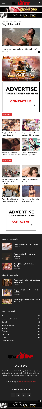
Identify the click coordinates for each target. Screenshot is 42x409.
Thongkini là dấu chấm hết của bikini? (19, 49)
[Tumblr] (24, 395)
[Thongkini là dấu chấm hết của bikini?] (21, 37)
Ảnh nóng (5, 176)
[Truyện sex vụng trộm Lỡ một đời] (31, 171)
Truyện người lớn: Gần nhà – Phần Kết (26, 244)
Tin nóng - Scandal (8, 150)
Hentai (4, 130)
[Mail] (18, 395)
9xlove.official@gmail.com (27, 382)
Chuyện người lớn (7, 45)
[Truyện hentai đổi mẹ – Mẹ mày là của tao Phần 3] (7, 292)
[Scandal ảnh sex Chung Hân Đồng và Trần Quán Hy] (11, 144)
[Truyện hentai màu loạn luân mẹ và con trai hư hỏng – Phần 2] (7, 282)
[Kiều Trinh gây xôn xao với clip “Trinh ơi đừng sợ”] (7, 301)
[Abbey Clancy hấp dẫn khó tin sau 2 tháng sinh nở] (11, 191)
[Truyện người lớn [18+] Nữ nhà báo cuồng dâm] (7, 256)
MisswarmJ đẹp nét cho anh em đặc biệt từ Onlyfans (10, 181)
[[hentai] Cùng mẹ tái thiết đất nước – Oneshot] (7, 266)
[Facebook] (13, 395)
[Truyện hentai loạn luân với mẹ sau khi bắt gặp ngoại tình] (31, 125)
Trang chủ (5, 21)
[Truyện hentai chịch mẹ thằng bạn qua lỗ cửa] (31, 144)
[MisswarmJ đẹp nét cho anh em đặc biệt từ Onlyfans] (11, 171)
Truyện (24, 176)
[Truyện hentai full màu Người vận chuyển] (11, 125)
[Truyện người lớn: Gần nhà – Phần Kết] (7, 246)
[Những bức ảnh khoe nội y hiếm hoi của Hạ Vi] (31, 191)
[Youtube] (29, 395)
